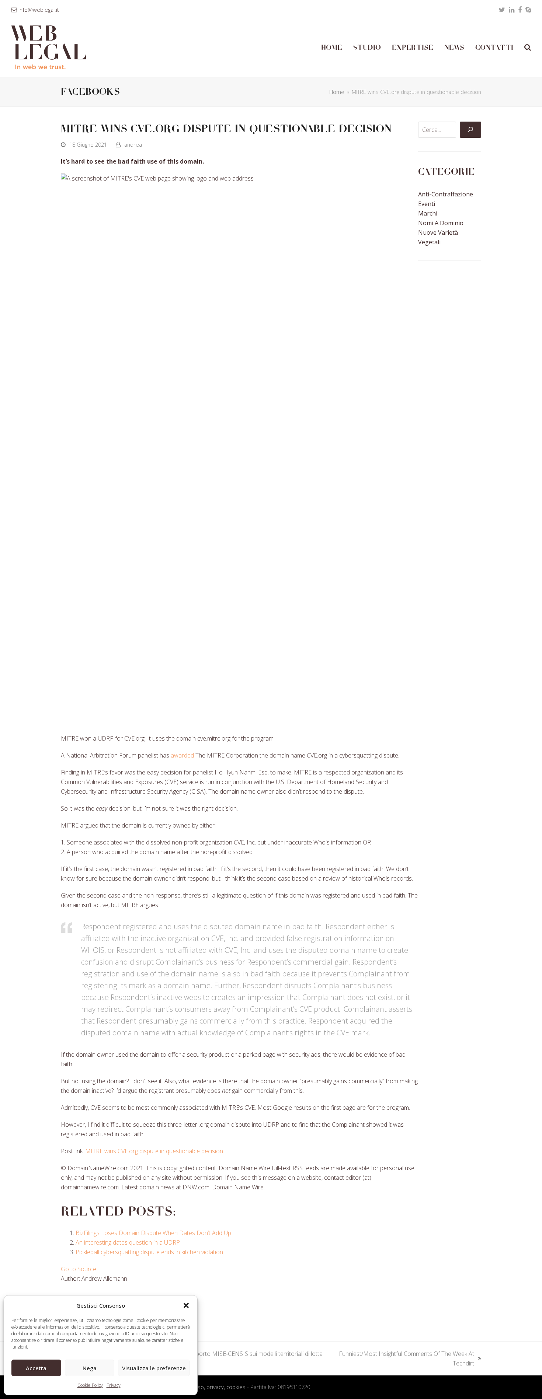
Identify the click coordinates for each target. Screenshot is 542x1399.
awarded (182, 755)
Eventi (426, 204)
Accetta (36, 1368)
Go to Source (78, 1269)
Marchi (427, 213)
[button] (186, 1305)
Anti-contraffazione (445, 194)
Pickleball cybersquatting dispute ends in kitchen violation (149, 1252)
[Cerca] (470, 130)
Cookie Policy (90, 1385)
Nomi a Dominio (440, 223)
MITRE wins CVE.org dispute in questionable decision (154, 1151)
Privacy (114, 1385)
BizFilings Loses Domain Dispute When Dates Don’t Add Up (153, 1233)
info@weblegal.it (38, 9)
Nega (90, 1368)
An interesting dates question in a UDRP (128, 1242)
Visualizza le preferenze (154, 1368)
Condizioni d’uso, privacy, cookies (205, 1387)
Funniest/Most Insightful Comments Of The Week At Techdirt (406, 1359)
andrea (133, 144)
